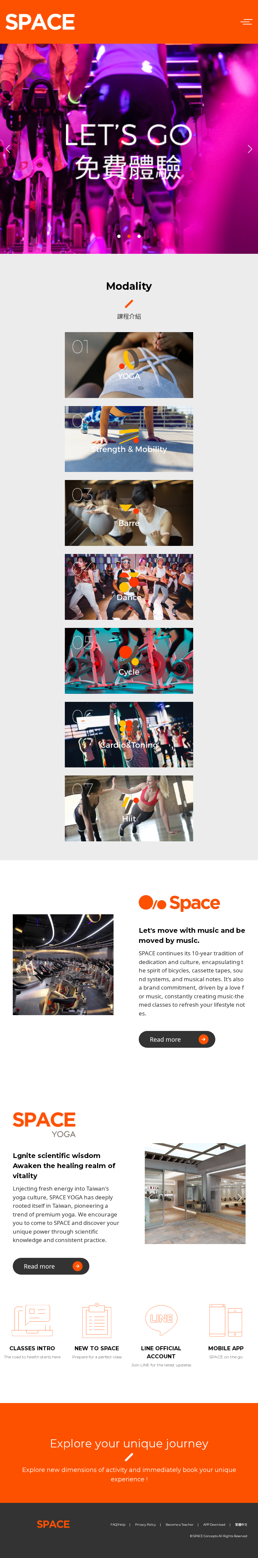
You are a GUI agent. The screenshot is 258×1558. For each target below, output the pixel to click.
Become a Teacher (180, 1524)
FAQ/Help (118, 1524)
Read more (165, 1039)
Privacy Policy (145, 1524)
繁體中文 (241, 1524)
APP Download (214, 1524)
